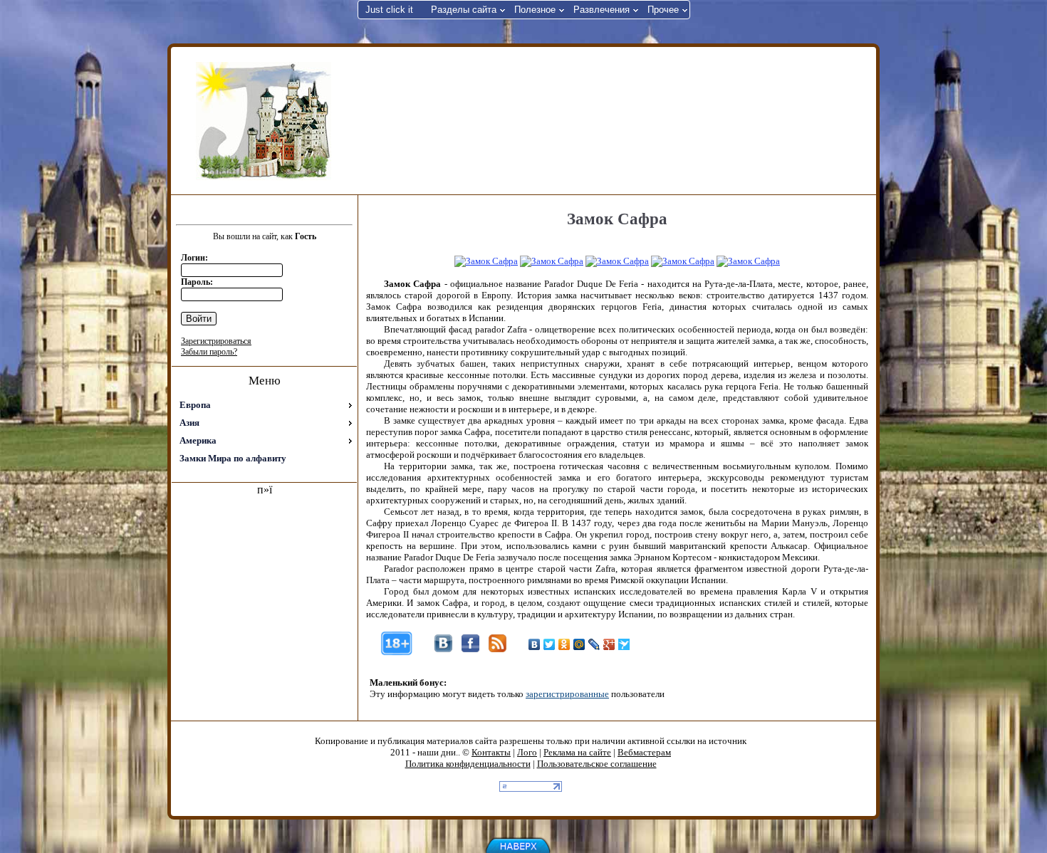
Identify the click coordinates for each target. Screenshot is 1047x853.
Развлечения (601, 9)
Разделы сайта (463, 9)
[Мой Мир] (579, 644)
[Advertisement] (615, 120)
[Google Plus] (609, 644)
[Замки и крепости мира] (263, 121)
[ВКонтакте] (534, 644)
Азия (189, 422)
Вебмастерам (644, 752)
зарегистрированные (567, 694)
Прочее (663, 9)
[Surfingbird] (624, 644)
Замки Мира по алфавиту (232, 458)
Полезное (535, 9)
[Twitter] (549, 644)
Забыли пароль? (209, 352)
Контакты (491, 752)
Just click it (389, 9)
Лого (527, 752)
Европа (195, 404)
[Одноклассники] (564, 644)
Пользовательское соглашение (597, 763)
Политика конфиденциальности (468, 763)
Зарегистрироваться (216, 341)
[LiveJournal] (594, 644)
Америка (198, 440)
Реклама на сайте (577, 752)
